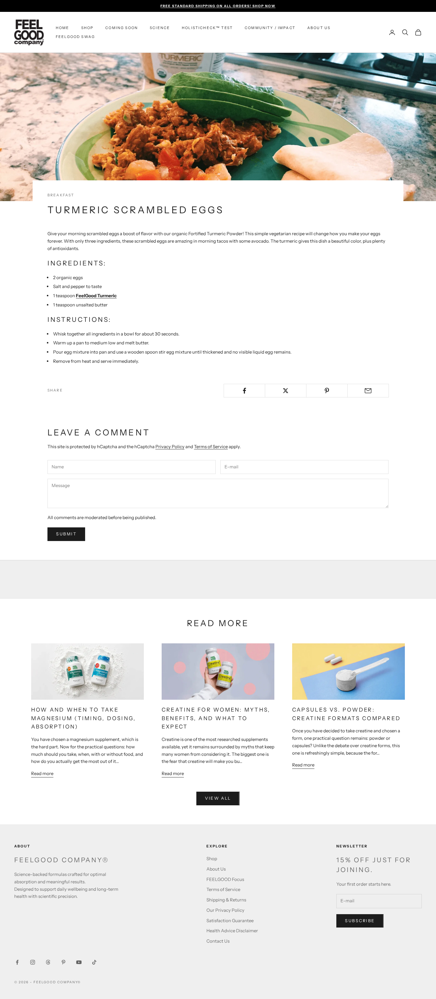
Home (62, 28)
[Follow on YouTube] (79, 962)
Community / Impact (270, 28)
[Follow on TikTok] (94, 962)
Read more (42, 773)
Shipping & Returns (226, 900)
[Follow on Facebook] (17, 962)
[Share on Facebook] (244, 390)
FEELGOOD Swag (75, 36)
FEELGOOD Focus (225, 879)
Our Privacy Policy (225, 910)
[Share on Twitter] (285, 390)
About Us (318, 28)
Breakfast (60, 195)
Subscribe (360, 920)
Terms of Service (211, 446)
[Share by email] (368, 390)
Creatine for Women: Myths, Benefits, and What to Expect (216, 718)
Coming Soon (121, 28)
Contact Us (218, 941)
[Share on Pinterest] (326, 390)
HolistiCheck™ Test (207, 28)
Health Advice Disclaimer (232, 930)
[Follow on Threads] (48, 962)
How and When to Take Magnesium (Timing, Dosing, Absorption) (83, 718)
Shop (87, 28)
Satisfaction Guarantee (230, 920)
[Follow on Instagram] (33, 962)
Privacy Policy (169, 446)
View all (218, 798)
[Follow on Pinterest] (63, 962)
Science (160, 28)
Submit (66, 534)
